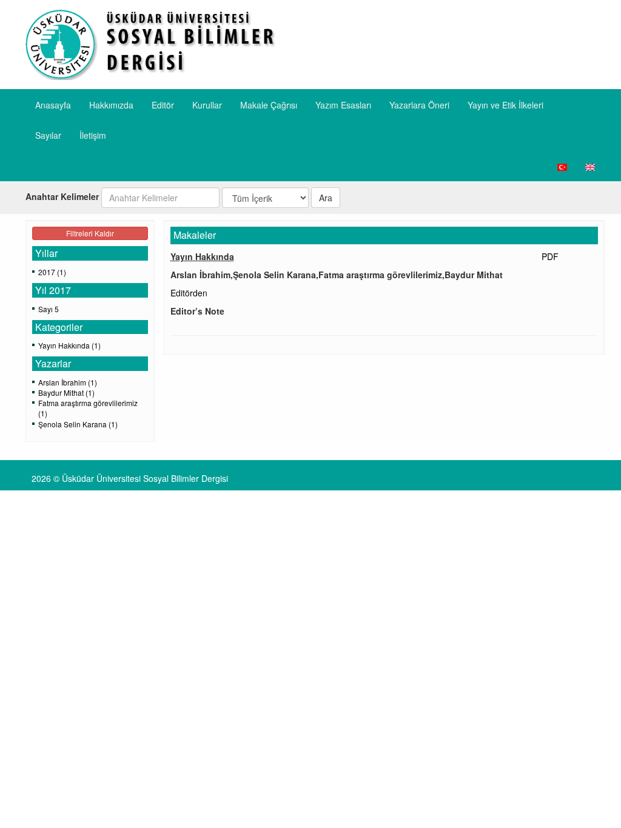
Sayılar (48, 135)
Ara (325, 198)
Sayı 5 (48, 309)
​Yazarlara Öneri (419, 105)
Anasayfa (53, 105)
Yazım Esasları (343, 105)
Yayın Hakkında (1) (69, 345)
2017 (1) (52, 272)
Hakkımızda (111, 105)
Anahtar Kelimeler (62, 196)
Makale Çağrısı (268, 105)
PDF (550, 256)
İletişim (92, 135)
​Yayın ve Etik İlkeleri (505, 105)
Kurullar (207, 105)
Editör (163, 105)
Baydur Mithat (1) (66, 392)
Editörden (188, 293)
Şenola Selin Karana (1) (78, 424)
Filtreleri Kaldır (90, 233)
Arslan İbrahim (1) (67, 382)
